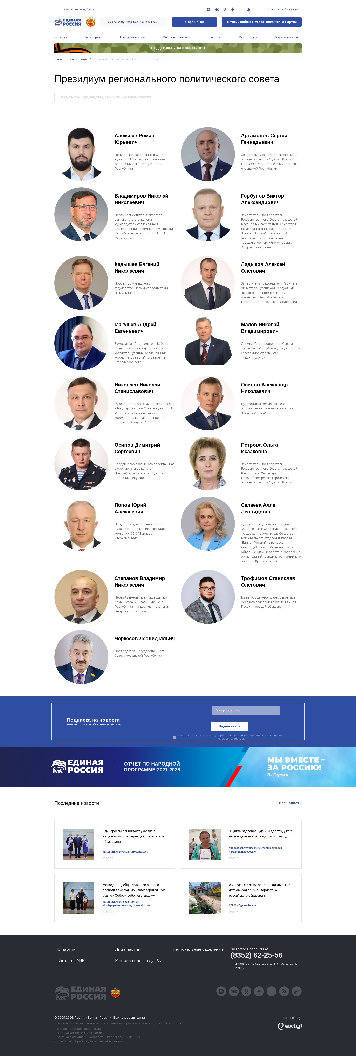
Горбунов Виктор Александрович (262, 199)
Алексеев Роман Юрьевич (135, 139)
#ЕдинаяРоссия (120, 851)
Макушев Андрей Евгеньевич (135, 328)
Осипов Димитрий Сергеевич (137, 448)
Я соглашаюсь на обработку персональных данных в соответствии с (231, 737)
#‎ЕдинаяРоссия (272, 848)
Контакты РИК (70, 960)
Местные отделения (176, 37)
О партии (60, 37)
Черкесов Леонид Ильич (145, 638)
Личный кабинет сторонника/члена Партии (262, 22)
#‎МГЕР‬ (135, 901)
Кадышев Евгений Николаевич (137, 267)
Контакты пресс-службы (138, 960)
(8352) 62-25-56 (257, 955)
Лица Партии (79, 58)
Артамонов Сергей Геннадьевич (264, 139)
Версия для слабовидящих (282, 9)
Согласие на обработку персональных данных (88, 1041)
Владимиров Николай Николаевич (141, 199)
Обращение (194, 22)
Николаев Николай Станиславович (137, 388)
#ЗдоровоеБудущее (241, 848)
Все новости (290, 803)
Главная (59, 58)
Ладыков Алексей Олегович (263, 267)
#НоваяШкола (139, 851)
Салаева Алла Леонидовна (258, 508)
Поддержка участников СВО (178, 48)
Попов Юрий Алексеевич (130, 508)
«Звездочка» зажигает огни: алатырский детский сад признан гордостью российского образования (259, 890)
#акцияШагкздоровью (242, 851)
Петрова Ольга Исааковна (259, 448)
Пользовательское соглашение (77, 1029)
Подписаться (229, 726)
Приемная (214, 37)
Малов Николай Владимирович (260, 328)
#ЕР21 (106, 851)
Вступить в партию (287, 37)
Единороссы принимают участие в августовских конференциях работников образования (133, 836)
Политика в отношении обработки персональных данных (97, 1037)
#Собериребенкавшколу (117, 905)
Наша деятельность (132, 37)
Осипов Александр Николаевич (264, 388)
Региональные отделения (198, 949)
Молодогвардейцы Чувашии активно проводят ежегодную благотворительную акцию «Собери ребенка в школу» (134, 890)
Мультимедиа (248, 37)
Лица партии (92, 37)
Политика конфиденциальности (78, 1033)
